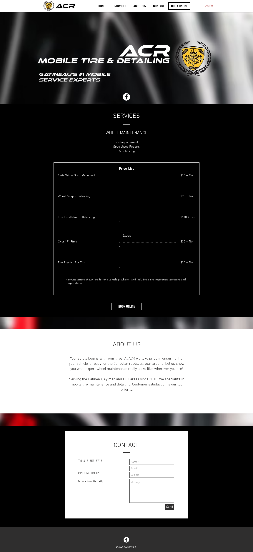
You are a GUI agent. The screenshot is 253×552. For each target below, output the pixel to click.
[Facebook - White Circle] (126, 97)
